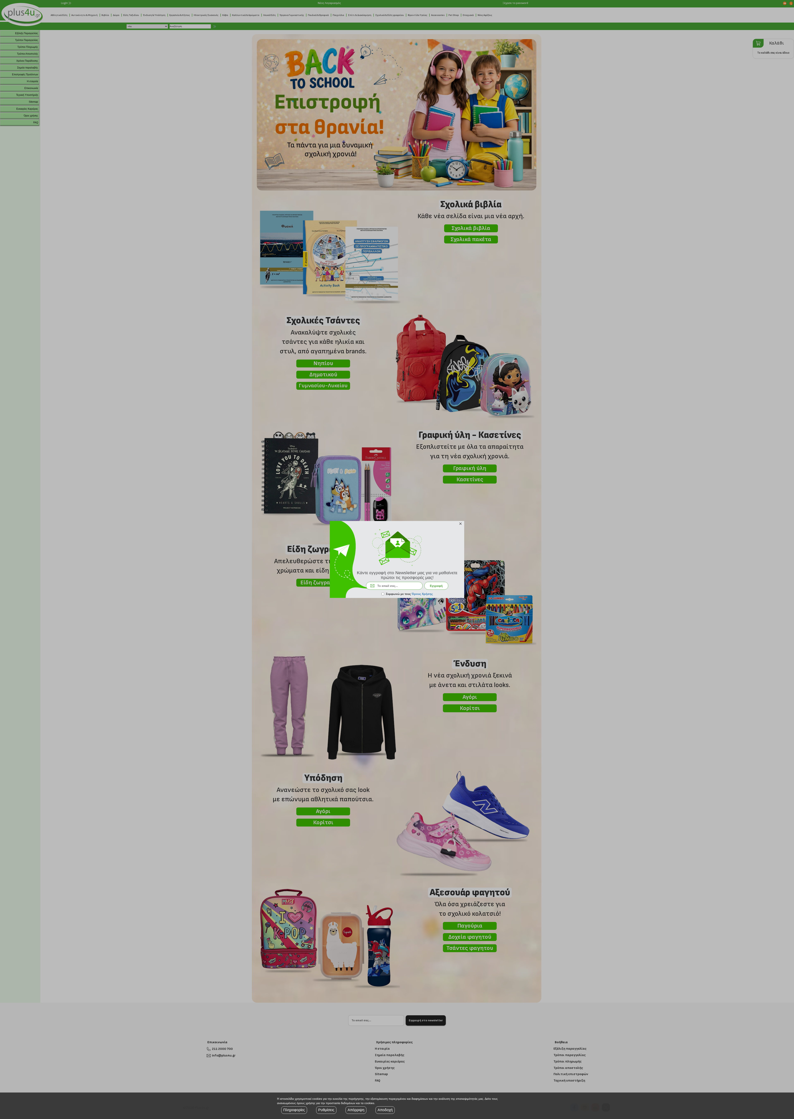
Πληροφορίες (294, 1110)
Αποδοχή (385, 1110)
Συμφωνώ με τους (409, 594)
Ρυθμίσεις (326, 1110)
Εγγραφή (436, 585)
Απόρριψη (356, 1110)
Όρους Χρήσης (422, 594)
